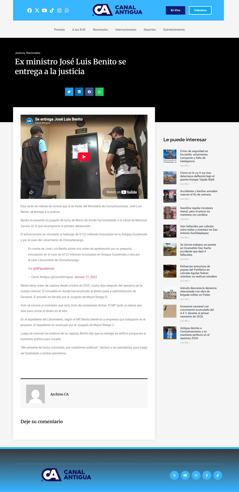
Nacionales (100, 29)
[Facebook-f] (206, 475)
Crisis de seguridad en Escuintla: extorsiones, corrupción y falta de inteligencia (194, 156)
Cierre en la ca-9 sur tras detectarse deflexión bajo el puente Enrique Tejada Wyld (197, 176)
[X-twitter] (37, 10)
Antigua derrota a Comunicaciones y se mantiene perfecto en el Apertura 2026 (194, 333)
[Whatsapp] (67, 10)
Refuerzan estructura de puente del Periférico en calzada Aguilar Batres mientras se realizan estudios (198, 271)
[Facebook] (29, 10)
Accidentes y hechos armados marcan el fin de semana (199, 193)
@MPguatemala (43, 268)
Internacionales (125, 29)
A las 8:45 (79, 29)
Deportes (150, 29)
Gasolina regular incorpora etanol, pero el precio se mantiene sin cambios (196, 211)
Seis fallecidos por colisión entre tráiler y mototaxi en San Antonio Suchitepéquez (199, 230)
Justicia (20, 53)
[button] (69, 92)
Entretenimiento (174, 29)
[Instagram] (59, 10)
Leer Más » (185, 165)
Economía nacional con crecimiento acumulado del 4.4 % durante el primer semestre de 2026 (197, 311)
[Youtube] (44, 10)
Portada (59, 29)
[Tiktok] (52, 10)
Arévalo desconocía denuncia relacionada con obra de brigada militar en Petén (198, 291)
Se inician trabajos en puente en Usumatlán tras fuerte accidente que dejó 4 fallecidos (198, 249)
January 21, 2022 (85, 277)
